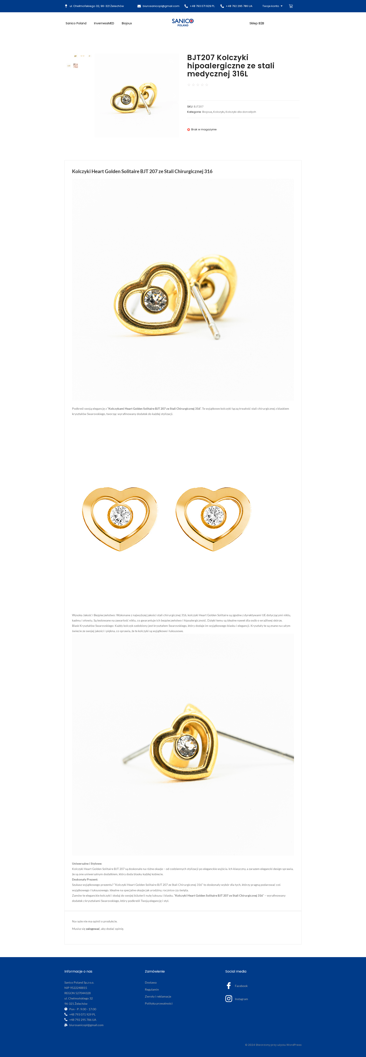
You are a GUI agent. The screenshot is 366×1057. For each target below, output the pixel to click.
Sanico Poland (76, 23)
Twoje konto (270, 6)
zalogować (93, 928)
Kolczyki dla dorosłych (241, 112)
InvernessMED (104, 23)
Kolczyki (218, 112)
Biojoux (127, 23)
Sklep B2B (257, 23)
